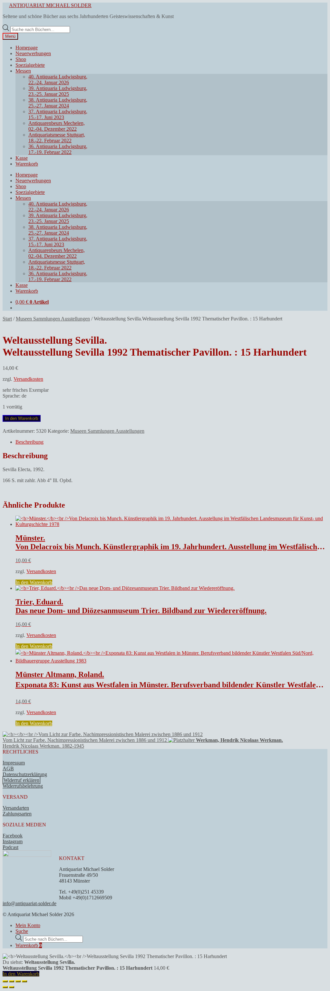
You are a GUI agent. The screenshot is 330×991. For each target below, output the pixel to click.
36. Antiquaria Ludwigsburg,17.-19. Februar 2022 (57, 149)
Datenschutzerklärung (25, 774)
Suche (21, 931)
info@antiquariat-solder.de (29, 903)
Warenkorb (26, 164)
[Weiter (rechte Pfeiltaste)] (11, 987)
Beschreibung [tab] (29, 442)
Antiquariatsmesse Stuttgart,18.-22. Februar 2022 (56, 137)
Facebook (13, 835)
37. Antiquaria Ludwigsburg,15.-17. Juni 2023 (57, 114)
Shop (20, 59)
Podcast (10, 847)
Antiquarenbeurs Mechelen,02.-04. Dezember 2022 (56, 126)
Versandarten (16, 808)
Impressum (14, 762)
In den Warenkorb (21, 418)
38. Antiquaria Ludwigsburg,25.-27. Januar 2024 (57, 102)
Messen (23, 71)
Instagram (13, 841)
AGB (8, 768)
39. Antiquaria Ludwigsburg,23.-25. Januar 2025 (57, 91)
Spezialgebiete (30, 65)
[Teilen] (18, 981)
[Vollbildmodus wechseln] (11, 981)
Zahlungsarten (17, 813)
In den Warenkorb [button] (33, 582)
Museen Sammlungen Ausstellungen (53, 318)
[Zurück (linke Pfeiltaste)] (5, 987)
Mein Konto (27, 925)
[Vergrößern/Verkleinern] (5, 981)
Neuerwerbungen (33, 53)
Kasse (21, 158)
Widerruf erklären (21, 780)
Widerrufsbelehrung (23, 786)
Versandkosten (28, 379)
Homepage (26, 47)
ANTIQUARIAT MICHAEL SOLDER (50, 5)
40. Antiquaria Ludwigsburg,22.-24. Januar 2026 (57, 79)
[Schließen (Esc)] (24, 981)
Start (7, 318)
